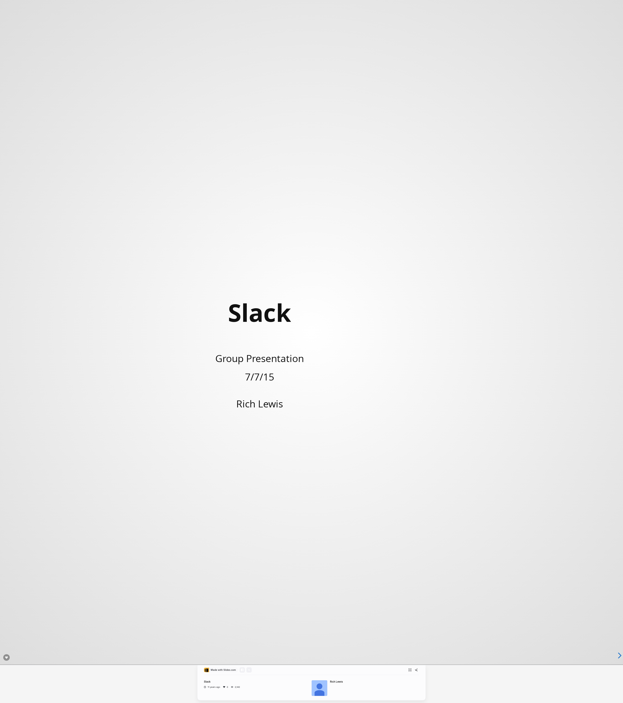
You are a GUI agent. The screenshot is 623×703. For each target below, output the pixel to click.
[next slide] (619, 655)
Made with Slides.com (223, 669)
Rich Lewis (336, 681)
